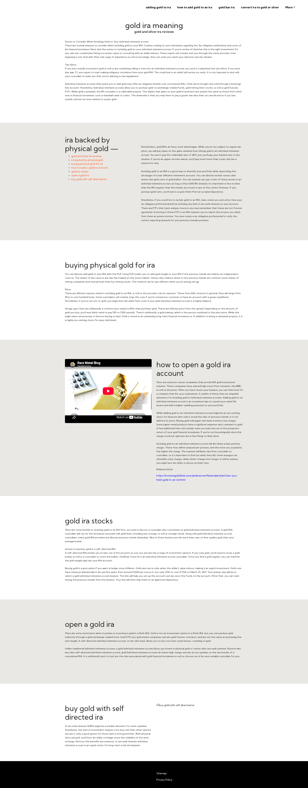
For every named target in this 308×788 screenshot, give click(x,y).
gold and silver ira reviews (86, 156)
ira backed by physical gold (87, 160)
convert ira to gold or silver (260, 7)
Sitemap (161, 773)
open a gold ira (80, 175)
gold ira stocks (79, 171)
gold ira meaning (154, 25)
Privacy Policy (164, 779)
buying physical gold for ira (87, 163)
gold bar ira (226, 7)
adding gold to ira (158, 7)
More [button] (289, 7)
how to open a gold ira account (89, 167)
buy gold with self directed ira (89, 179)
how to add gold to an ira (194, 7)
